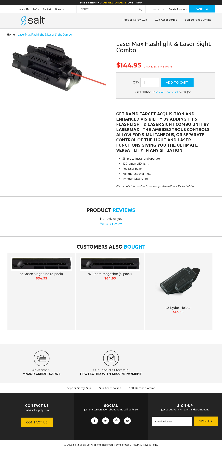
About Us (24, 9)
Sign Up (206, 421)
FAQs (36, 9)
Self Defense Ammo (198, 19)
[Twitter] (105, 420)
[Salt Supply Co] (33, 17)
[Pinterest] (116, 420)
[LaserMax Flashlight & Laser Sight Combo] (56, 43)
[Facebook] (94, 420)
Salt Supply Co (81, 444)
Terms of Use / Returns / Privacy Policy (136, 444)
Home (11, 34)
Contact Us (37, 422)
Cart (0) (202, 9)
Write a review (111, 224)
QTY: (136, 82)
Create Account (178, 9)
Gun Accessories (166, 19)
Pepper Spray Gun (134, 19)
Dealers (59, 9)
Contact (47, 9)
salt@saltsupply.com (37, 410)
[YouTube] (127, 420)
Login (159, 9)
